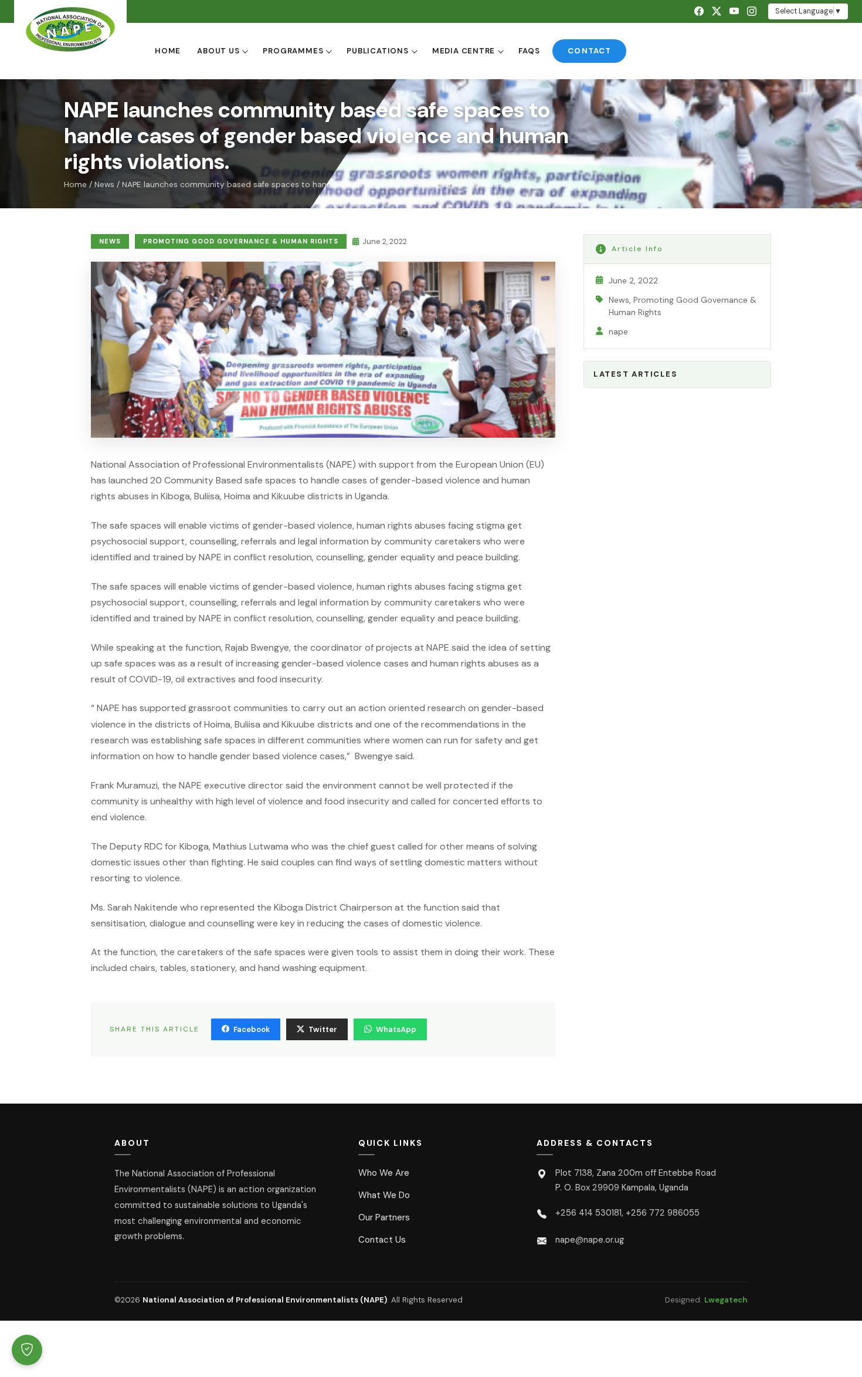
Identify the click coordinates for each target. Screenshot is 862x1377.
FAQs (528, 51)
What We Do (384, 1195)
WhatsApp (396, 1029)
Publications (377, 51)
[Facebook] (699, 11)
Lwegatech (726, 1300)
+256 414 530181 (588, 1213)
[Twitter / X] (716, 11)
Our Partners (384, 1217)
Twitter (322, 1029)
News (104, 185)
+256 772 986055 (663, 1213)
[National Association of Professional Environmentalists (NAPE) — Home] (70, 29)
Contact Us (382, 1240)
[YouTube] (734, 11)
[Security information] (27, 1350)
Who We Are (383, 1173)
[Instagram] (751, 11)
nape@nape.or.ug (589, 1240)
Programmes (293, 51)
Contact (589, 51)
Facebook (251, 1029)
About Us (218, 51)
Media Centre (463, 51)
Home (168, 51)
